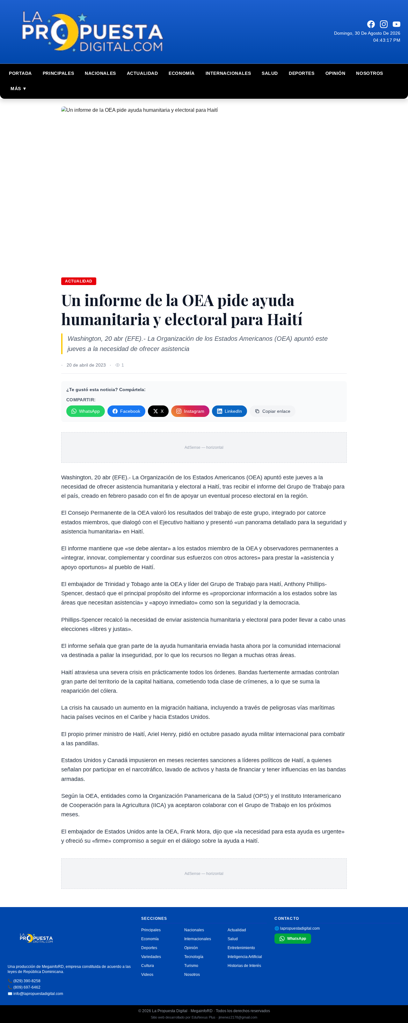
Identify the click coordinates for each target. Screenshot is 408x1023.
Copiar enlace (276, 411)
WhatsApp (89, 411)
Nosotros (369, 73)
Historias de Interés (244, 965)
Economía (181, 73)
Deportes (301, 73)
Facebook (130, 411)
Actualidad (142, 73)
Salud (270, 73)
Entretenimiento (241, 948)
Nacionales (100, 73)
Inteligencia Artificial (245, 957)
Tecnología (193, 957)
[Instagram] (384, 24)
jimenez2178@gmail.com (238, 1017)
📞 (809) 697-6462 (24, 987)
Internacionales (228, 73)
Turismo (191, 965)
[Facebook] (371, 24)
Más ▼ (19, 88)
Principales (58, 73)
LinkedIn (233, 411)
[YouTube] (396, 24)
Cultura (147, 965)
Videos (147, 974)
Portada (20, 73)
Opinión (335, 73)
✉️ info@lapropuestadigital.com (35, 993)
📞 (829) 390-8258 (24, 981)
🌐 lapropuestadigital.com (297, 928)
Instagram (194, 411)
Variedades (151, 957)
